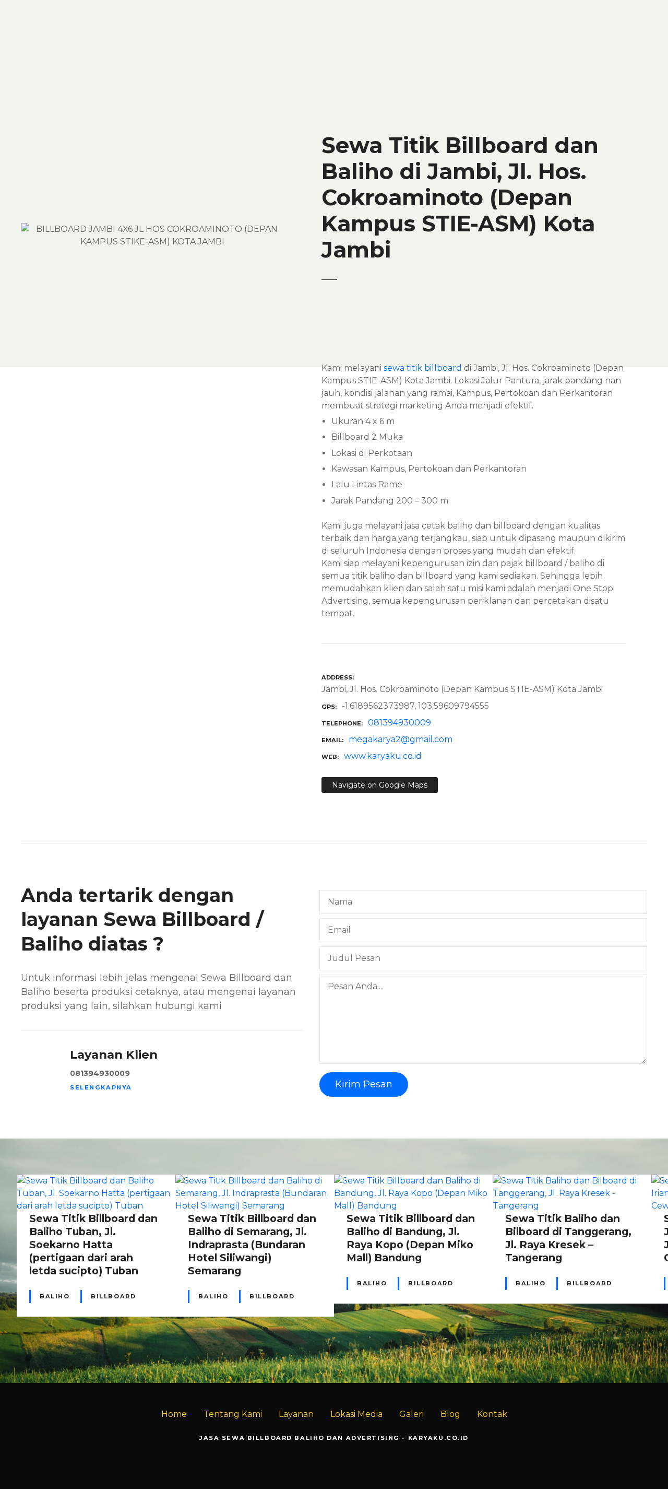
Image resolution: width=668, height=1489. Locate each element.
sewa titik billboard (423, 368)
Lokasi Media (356, 1414)
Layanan (296, 1414)
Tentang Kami (233, 1414)
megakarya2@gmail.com (400, 739)
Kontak (492, 1414)
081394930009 (399, 723)
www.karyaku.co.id (383, 756)
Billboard (113, 1296)
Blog (450, 1414)
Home (174, 1414)
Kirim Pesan (363, 1084)
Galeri (411, 1414)
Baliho (54, 1296)
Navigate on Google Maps (379, 785)
